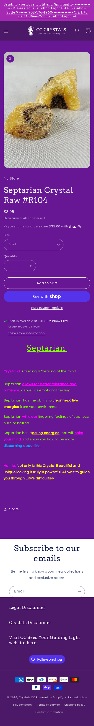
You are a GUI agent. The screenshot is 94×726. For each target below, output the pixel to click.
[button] (6, 30)
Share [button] (14, 509)
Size (7, 235)
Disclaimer (33, 607)
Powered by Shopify (49, 697)
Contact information (49, 712)
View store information (26, 333)
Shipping (9, 218)
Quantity (10, 256)
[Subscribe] (79, 591)
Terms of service (48, 705)
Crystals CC (27, 697)
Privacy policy (22, 705)
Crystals (18, 622)
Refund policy (77, 697)
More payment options (47, 307)
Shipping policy (74, 705)
